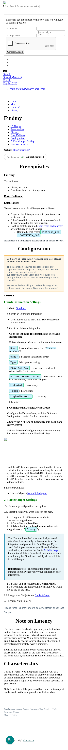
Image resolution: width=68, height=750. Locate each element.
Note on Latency (19, 144)
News (25, 88)
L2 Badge (16, 126)
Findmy (15, 110)
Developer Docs (36, 88)
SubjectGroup (42, 595)
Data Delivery (18, 135)
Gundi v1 (15, 107)
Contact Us (16, 65)
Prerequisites (17, 129)
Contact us (28, 740)
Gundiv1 (21, 308)
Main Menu (16, 88)
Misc (13, 104)
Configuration (18, 138)
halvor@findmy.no (37, 493)
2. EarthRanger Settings (23, 141)
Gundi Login (16, 62)
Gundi (14, 101)
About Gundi (17, 59)
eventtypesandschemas (50, 226)
